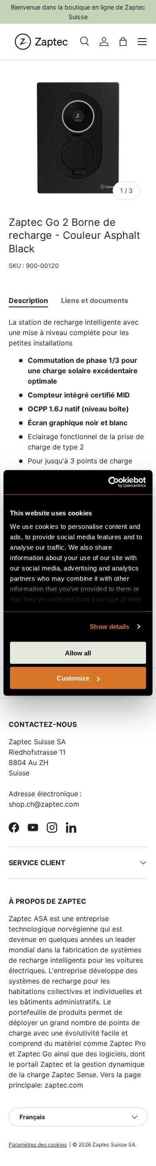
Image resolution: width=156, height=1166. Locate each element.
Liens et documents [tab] (94, 300)
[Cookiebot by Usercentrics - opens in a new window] (110, 482)
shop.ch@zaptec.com (44, 804)
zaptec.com (64, 1085)
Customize (73, 678)
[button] (123, 41)
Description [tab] (28, 300)
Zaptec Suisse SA (113, 1144)
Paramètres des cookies (38, 1144)
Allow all (78, 652)
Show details (109, 626)
